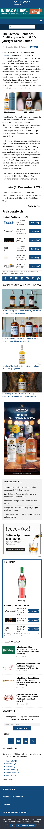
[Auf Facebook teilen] (5, 278)
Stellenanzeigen (11, 641)
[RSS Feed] (33, 741)
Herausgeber (8, 789)
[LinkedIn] (25, 741)
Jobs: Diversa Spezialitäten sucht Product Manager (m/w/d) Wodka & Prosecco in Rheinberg (28, 681)
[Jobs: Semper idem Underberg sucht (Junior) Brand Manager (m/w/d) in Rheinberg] (8, 650)
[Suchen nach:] (22, 26)
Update (34, 47)
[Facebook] (11, 741)
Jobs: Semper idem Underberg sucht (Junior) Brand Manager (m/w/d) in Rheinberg (27, 650)
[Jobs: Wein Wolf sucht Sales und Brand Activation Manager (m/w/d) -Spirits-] (8, 667)
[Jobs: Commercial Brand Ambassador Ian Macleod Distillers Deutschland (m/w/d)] (8, 697)
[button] (40, 21)
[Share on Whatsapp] (33, 278)
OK (12, 825)
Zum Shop (35, 222)
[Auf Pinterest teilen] (21, 278)
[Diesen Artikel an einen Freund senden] (27, 278)
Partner (6, 804)
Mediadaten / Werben (12, 797)
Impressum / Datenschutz (14, 812)
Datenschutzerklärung (25, 825)
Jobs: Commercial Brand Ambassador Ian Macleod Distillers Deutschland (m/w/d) (27, 697)
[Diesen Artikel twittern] (10, 278)
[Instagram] (18, 741)
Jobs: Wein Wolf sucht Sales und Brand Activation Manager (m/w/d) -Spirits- (28, 665)
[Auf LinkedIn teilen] (16, 278)
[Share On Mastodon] (38, 278)
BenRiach (6, 55)
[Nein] (41, 822)
